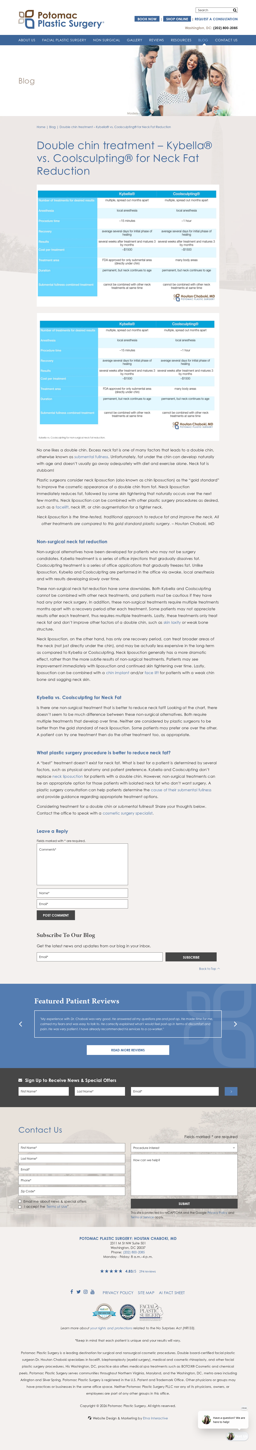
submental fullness (91, 456)
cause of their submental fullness (181, 790)
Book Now (147, 19)
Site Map (146, 1292)
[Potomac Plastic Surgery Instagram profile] (85, 1293)
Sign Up (231, 1091)
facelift (62, 507)
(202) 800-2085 (134, 1252)
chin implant (117, 672)
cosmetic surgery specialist (128, 813)
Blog (203, 40)
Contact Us (226, 40)
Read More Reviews (128, 1050)
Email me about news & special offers (54, 1201)
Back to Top (207, 969)
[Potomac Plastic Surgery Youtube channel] (92, 1293)
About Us (26, 40)
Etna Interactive (155, 1418)
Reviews (156, 40)
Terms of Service (142, 1217)
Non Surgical (106, 40)
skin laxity (172, 622)
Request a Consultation (216, 19)
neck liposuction (67, 776)
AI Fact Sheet (172, 1292)
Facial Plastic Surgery (64, 40)
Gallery (134, 40)
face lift (152, 672)
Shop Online (177, 19)
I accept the (34, 1206)
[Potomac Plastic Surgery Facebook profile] (71, 1293)
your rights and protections (111, 1328)
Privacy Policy (217, 1213)
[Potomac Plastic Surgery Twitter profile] (78, 1293)
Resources (181, 40)
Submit (184, 1204)
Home (41, 127)
